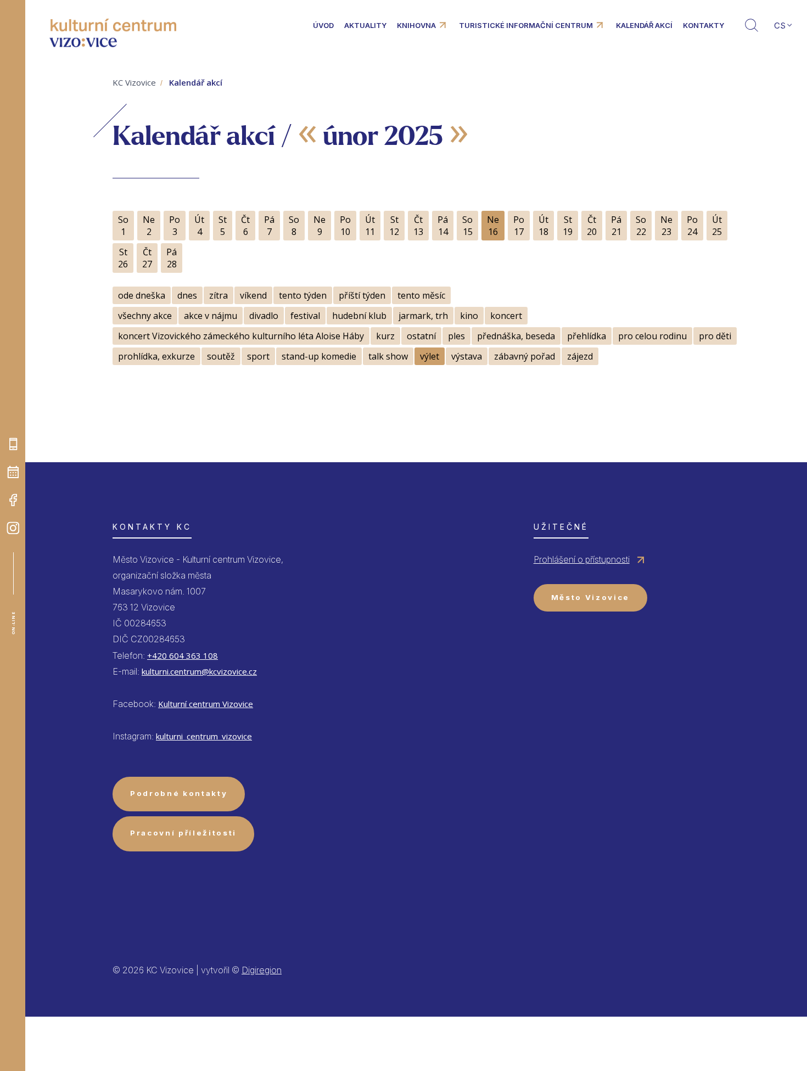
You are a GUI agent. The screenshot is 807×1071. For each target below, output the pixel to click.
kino (469, 316)
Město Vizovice (590, 597)
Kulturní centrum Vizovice (205, 703)
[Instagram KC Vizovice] (13, 528)
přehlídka (586, 336)
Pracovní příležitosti (183, 832)
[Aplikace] (13, 444)
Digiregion (262, 970)
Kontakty (703, 25)
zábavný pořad (524, 356)
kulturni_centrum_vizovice (204, 736)
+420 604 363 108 (182, 655)
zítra (218, 295)
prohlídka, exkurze (156, 356)
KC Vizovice (134, 82)
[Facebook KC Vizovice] (13, 500)
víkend (253, 295)
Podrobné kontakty (178, 793)
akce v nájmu (210, 316)
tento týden (303, 295)
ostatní (421, 336)
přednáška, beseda (516, 336)
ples (456, 336)
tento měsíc (421, 295)
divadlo (263, 316)
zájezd (580, 356)
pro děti (715, 336)
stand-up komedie (319, 356)
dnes (187, 295)
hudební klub (359, 316)
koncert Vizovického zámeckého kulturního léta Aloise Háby (241, 336)
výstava (466, 356)
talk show (388, 356)
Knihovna (416, 25)
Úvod (323, 25)
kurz (385, 336)
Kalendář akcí (644, 25)
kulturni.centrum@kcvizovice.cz (199, 671)
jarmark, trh (423, 316)
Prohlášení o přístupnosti (582, 559)
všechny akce (145, 316)
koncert (506, 316)
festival (305, 316)
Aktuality (365, 25)
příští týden (362, 295)
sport (258, 356)
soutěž (221, 356)
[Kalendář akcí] (13, 472)
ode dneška (141, 295)
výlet (429, 356)
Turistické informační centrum (526, 25)
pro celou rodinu (652, 336)
